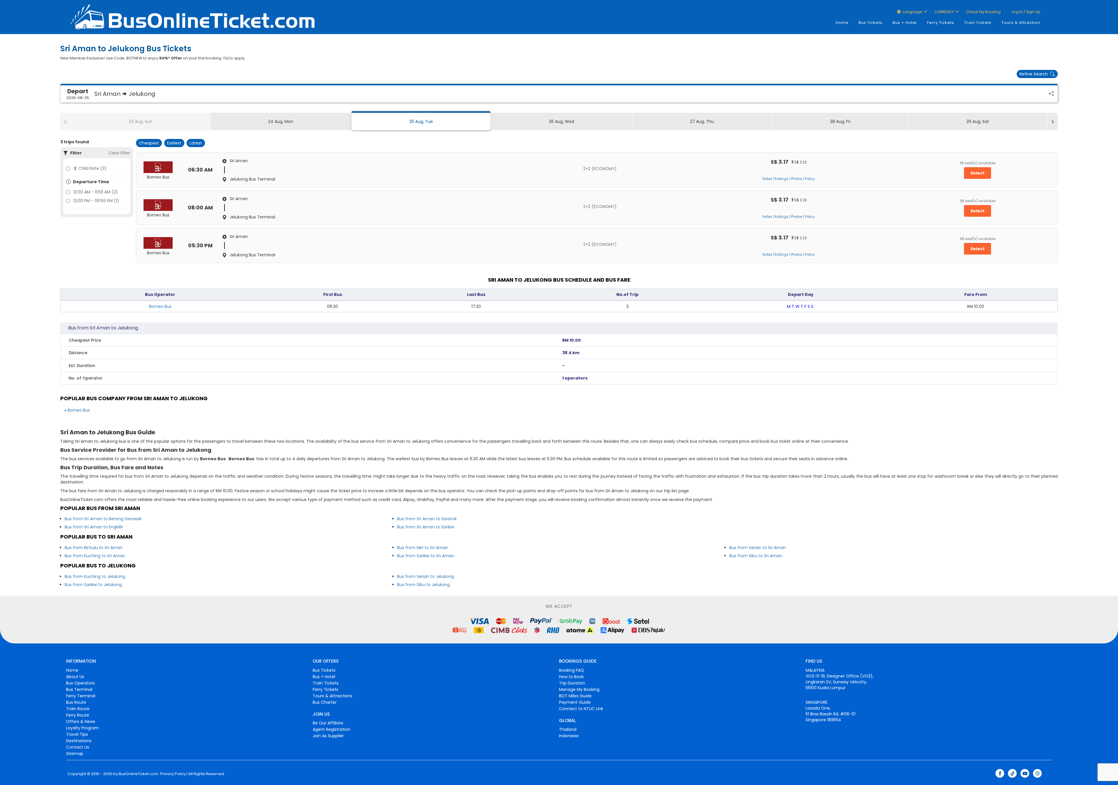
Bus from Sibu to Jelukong (423, 585)
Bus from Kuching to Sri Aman (95, 556)
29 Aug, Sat (977, 121)
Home (842, 22)
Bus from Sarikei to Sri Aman (425, 556)
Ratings (781, 179)
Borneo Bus (160, 306)
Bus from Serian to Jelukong (425, 576)
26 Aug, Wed (561, 121)
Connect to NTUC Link (581, 709)
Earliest (174, 143)
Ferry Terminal (80, 696)
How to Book (571, 677)
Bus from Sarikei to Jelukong (93, 585)
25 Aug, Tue (421, 121)
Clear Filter (119, 153)
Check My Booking (983, 12)
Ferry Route (77, 715)
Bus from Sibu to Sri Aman (755, 556)
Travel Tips (77, 734)
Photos (796, 179)
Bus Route (76, 702)
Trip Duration (572, 683)
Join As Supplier (328, 736)
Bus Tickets (870, 22)
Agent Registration (331, 729)
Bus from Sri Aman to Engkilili (94, 527)
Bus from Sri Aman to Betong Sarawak (103, 519)
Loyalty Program (82, 728)
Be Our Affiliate (328, 723)
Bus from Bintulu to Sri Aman (94, 548)
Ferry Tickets (940, 22)
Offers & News (80, 721)
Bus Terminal (79, 689)
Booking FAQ (571, 670)
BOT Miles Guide (575, 696)
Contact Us (77, 747)
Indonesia (569, 736)
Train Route (77, 709)
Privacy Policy (172, 774)
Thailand (567, 729)
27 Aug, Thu (702, 121)
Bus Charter (325, 702)
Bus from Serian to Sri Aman (757, 548)
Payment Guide (575, 702)
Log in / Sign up (1025, 12)
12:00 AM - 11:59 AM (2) (95, 192)
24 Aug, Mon (280, 121)
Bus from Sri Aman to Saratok (427, 519)
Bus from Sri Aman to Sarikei (425, 527)
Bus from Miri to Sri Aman (422, 548)
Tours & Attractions (332, 696)
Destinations (78, 741)
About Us (75, 677)
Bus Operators (80, 683)
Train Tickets (977, 22)
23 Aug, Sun (140, 121)
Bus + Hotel (905, 22)
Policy (810, 179)
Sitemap (74, 753)
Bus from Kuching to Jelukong (95, 576)
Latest (196, 143)
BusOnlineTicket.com (138, 774)
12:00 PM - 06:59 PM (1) (96, 201)
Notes (767, 179)
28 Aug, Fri (840, 121)
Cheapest (149, 143)
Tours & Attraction (1021, 22)
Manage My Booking (579, 689)
